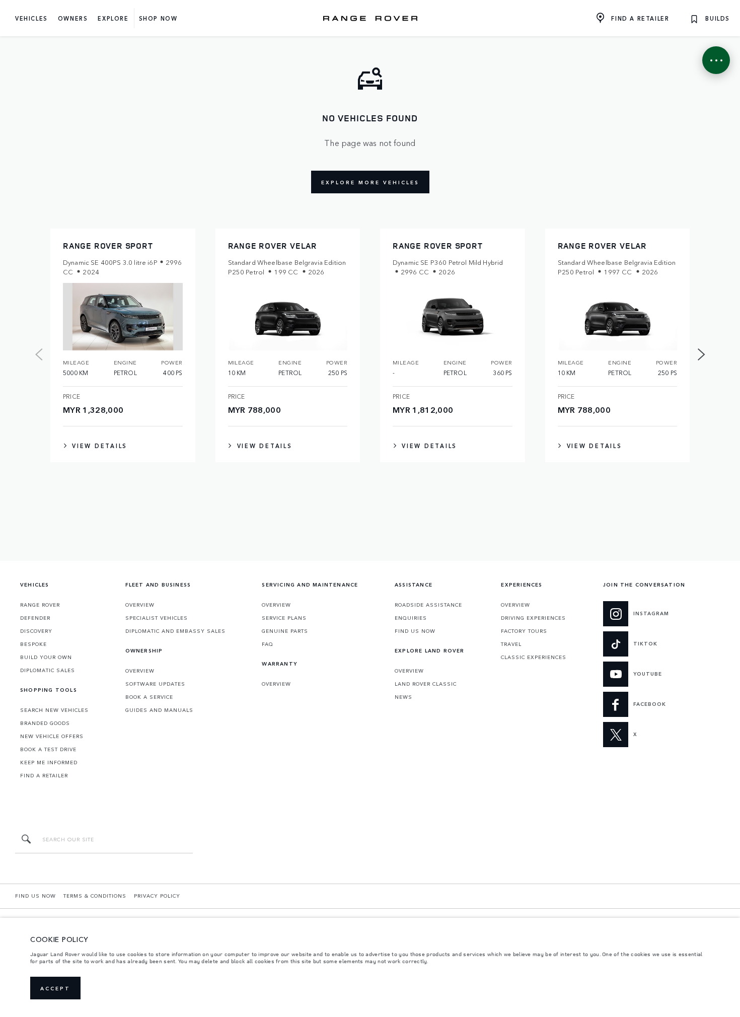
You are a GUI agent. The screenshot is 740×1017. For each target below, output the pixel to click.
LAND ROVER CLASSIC (426, 683)
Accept (55, 988)
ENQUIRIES (411, 617)
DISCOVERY (36, 630)
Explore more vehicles (370, 182)
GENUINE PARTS (285, 630)
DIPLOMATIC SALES (47, 670)
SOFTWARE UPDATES (155, 683)
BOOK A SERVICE (149, 696)
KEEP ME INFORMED (49, 762)
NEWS (403, 696)
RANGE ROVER (40, 604)
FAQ (267, 643)
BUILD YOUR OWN (46, 657)
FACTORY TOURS (524, 630)
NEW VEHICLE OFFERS (52, 736)
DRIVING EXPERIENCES (533, 617)
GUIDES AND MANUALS (159, 709)
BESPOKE (33, 643)
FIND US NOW (415, 630)
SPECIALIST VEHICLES (156, 617)
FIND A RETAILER (44, 775)
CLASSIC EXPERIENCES (533, 657)
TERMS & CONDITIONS (94, 895)
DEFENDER (35, 617)
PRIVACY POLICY (157, 895)
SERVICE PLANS (284, 617)
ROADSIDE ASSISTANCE (428, 604)
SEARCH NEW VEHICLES (54, 709)
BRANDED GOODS (45, 723)
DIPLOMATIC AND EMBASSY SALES (175, 630)
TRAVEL (511, 643)
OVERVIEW (140, 604)
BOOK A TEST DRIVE (48, 749)
